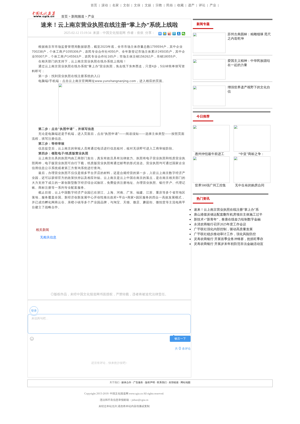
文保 (137, 5)
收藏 (180, 5)
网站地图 (185, 382)
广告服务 (138, 382)
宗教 (159, 5)
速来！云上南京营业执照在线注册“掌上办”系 (226, 209)
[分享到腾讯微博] (174, 33)
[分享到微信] (183, 33)
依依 (140, 32)
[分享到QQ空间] (165, 33)
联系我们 (162, 382)
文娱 (148, 5)
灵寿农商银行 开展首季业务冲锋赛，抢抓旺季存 (228, 239)
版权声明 (150, 382)
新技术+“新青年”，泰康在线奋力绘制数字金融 (227, 219)
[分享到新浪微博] (169, 33)
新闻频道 (77, 16)
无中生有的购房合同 (249, 185)
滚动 (105, 5)
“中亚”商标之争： (251, 154)
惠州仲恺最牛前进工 (209, 154)
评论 (202, 5)
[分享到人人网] (179, 33)
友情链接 (174, 382)
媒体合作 (126, 382)
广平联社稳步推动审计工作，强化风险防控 (225, 234)
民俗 (170, 5)
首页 (94, 5)
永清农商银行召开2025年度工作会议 (220, 224)
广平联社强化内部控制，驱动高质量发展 (223, 229)
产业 (213, 5)
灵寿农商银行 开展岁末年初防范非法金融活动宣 (228, 244)
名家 (116, 5)
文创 (126, 5)
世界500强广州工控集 (210, 185)
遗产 (191, 5)
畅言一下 (180, 338)
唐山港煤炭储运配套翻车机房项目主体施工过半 (228, 214)
